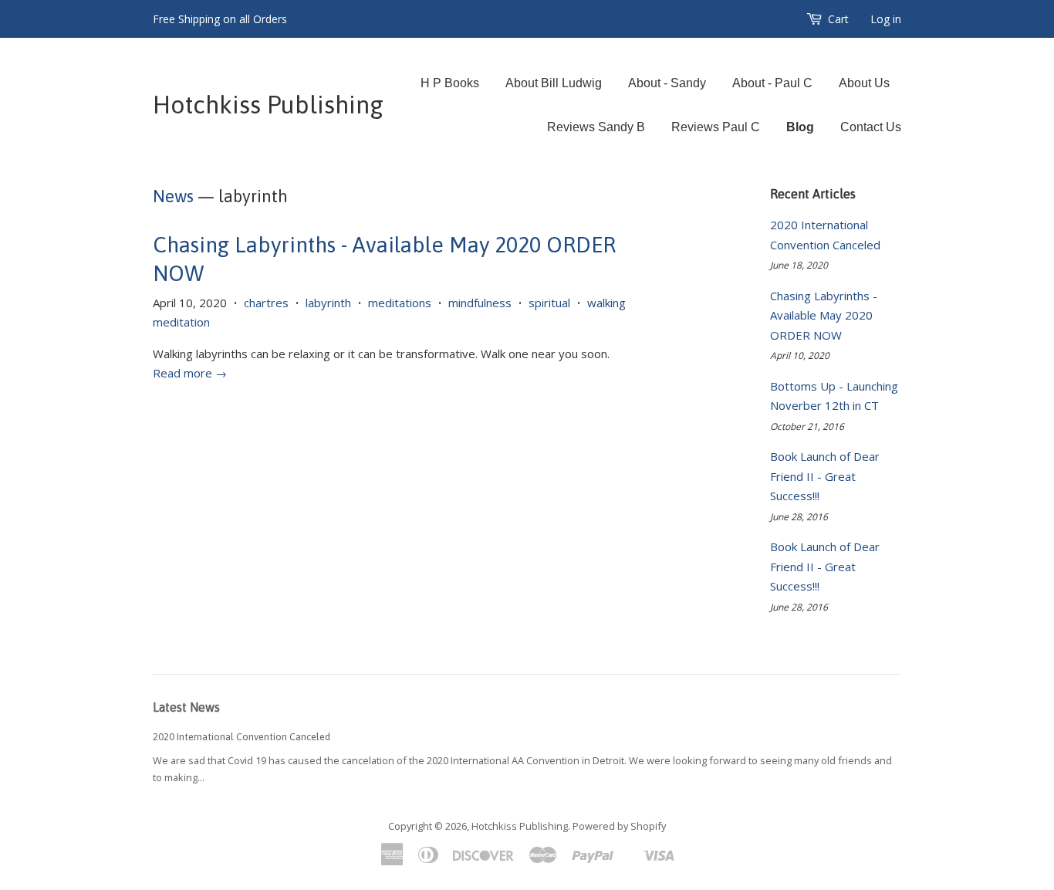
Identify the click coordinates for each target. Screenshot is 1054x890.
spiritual (549, 302)
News (173, 196)
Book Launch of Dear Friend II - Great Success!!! (825, 475)
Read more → (190, 373)
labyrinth (328, 302)
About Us (864, 83)
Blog (800, 127)
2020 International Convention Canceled (241, 737)
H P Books (450, 83)
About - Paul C (772, 83)
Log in (885, 19)
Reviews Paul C (715, 127)
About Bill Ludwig (553, 83)
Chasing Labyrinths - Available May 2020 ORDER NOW (823, 315)
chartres (266, 302)
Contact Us (870, 127)
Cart (838, 19)
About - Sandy (667, 83)
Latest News (186, 707)
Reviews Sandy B (596, 127)
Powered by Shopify (619, 826)
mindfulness (480, 302)
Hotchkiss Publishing (268, 104)
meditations (399, 302)
